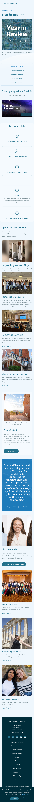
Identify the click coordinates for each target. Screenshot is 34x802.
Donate (17, 761)
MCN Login (17, 764)
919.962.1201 (18, 730)
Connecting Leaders (17, 78)
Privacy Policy (17, 776)
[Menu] (30, 3)
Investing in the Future (17, 82)
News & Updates (17, 753)
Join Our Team (17, 768)
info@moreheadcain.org (17, 732)
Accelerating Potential (17, 74)
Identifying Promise (17, 70)
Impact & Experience (17, 745)
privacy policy (26, 794)
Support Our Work (17, 749)
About (17, 757)
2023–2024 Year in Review (17, 67)
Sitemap (17, 779)
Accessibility (17, 772)
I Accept (14, 798)
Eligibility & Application (17, 742)
